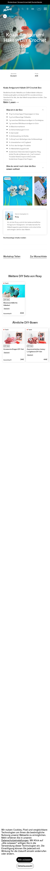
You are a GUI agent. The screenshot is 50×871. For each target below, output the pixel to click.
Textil (25, 28)
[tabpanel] (13, 298)
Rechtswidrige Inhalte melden (14, 238)
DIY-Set (25, 52)
